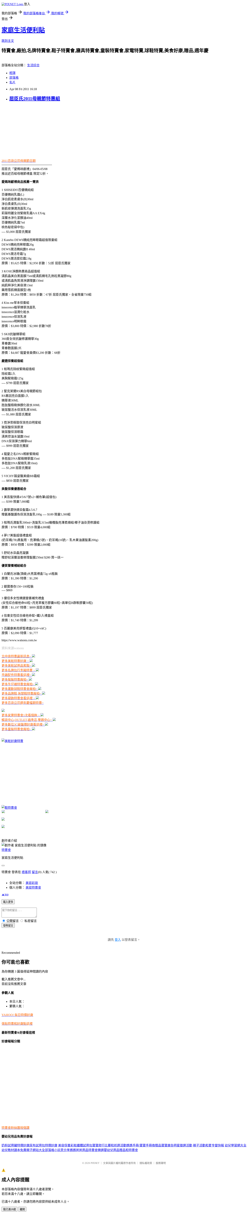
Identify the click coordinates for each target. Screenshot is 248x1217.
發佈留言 (8, 925)
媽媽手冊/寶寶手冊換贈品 (143, 1145)
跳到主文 (8, 40)
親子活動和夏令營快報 (208, 1145)
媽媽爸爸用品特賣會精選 (87, 1150)
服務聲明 (161, 1163)
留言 (35, 872)
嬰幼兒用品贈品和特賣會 (121, 1150)
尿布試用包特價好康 (43, 1145)
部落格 (14, 77)
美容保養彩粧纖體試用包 (75, 1145)
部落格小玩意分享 (57, 1150)
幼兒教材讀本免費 (14, 1150)
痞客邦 (26, 872)
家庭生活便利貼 (23, 30)
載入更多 (8, 901)
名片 (12, 82)
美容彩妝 (32, 883)
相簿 (12, 73)
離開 (22, 1209)
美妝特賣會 (33, 887)
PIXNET (95, 1163)
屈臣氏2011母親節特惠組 (34, 98)
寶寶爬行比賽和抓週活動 (109, 1145)
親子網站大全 (35, 1150)
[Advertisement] (26, 129)
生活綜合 (33, 65)
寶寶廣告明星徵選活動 (176, 1145)
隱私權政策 (146, 1163)
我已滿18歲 (9, 1209)
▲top (5, 894)
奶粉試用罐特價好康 (15, 1145)
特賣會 (6, 850)
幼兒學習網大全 (235, 1145)
